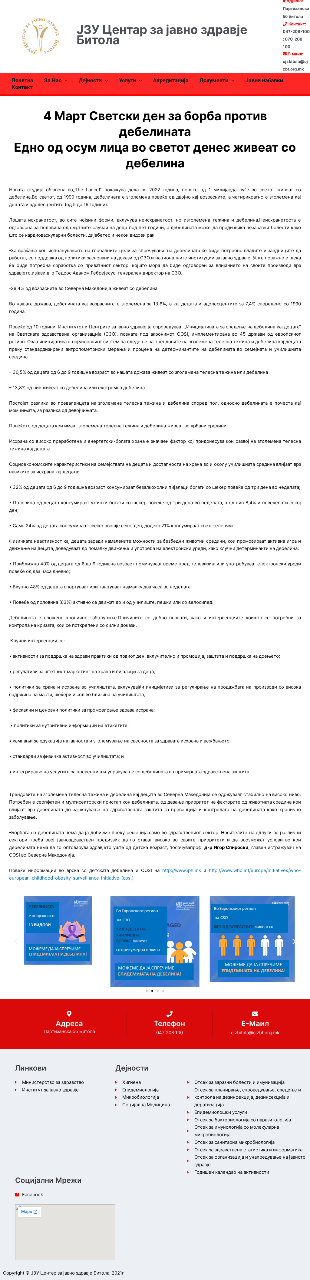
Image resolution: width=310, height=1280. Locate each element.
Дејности (90, 80)
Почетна (22, 80)
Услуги (127, 80)
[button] (16, 941)
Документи (214, 80)
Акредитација (171, 80)
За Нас (52, 80)
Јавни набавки (264, 80)
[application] (64, 80)
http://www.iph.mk (181, 870)
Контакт (22, 87)
